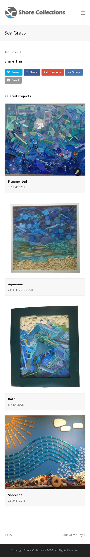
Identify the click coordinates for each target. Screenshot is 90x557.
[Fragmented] (45, 173)
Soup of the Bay (72, 535)
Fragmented (17, 181)
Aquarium (15, 284)
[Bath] (45, 391)
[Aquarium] (45, 276)
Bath (12, 399)
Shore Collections (35, 550)
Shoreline (15, 495)
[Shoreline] (45, 487)
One (10, 535)
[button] (13, 72)
